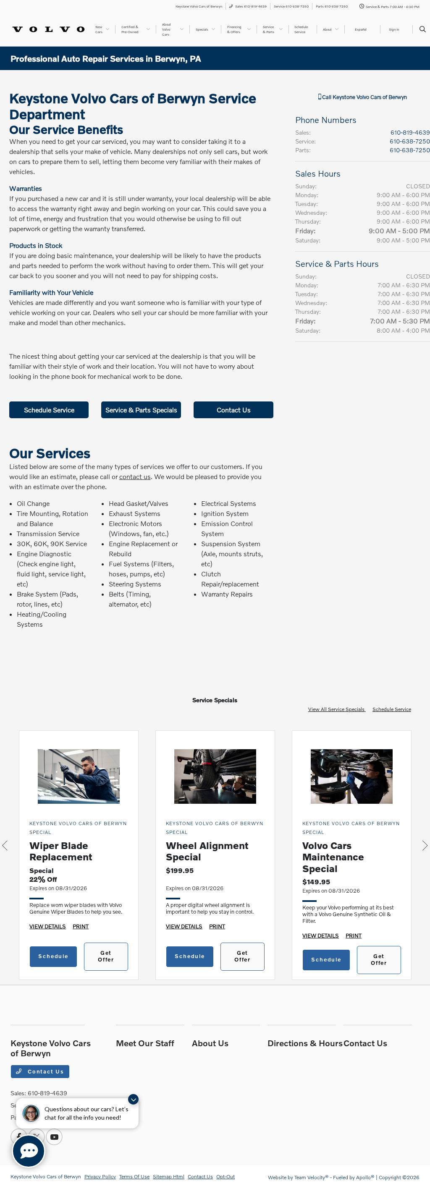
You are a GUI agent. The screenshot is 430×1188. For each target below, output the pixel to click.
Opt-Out (225, 1176)
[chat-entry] (28, 1151)
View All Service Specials (337, 709)
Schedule (53, 956)
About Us (210, 1043)
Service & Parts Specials (141, 410)
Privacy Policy (100, 1176)
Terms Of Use (134, 1176)
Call (364, 97)
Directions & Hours (305, 1043)
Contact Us (234, 410)
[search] (423, 29)
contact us (135, 476)
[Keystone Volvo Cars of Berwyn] (48, 28)
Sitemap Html (168, 1176)
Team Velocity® (311, 1177)
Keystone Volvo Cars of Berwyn (45, 1176)
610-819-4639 (410, 132)
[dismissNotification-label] (133, 1099)
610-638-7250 (410, 141)
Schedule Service (49, 410)
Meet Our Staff (145, 1043)
